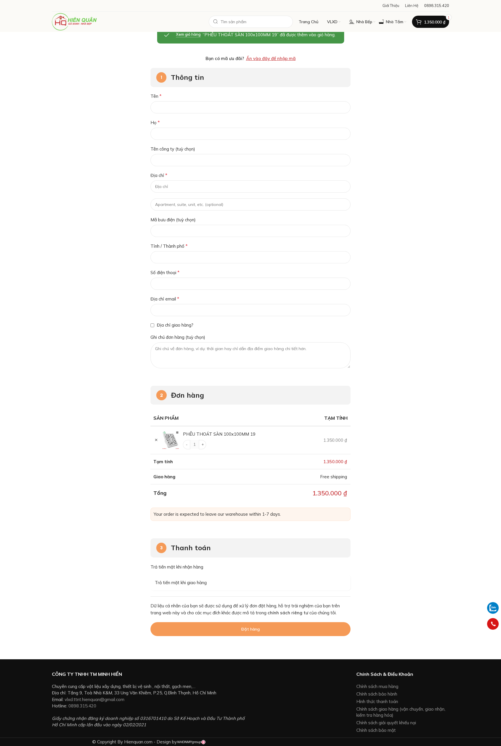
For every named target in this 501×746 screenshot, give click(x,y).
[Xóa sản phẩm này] (156, 440)
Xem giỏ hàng (188, 34)
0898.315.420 (82, 706)
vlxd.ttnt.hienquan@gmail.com (94, 699)
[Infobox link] (436, 5)
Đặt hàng (250, 629)
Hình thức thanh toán (377, 701)
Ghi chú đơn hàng (177, 337)
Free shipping (333, 476)
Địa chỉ (158, 175)
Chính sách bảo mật (376, 730)
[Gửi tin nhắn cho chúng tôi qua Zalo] (493, 607)
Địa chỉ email (164, 299)
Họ (155, 122)
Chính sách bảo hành (376, 694)
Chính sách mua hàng (377, 686)
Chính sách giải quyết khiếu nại (386, 722)
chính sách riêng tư (288, 612)
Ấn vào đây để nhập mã (271, 58)
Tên (155, 96)
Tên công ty (172, 149)
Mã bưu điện (173, 219)
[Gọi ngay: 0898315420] (493, 624)
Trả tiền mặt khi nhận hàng (176, 567)
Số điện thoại (164, 272)
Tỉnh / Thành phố (169, 246)
